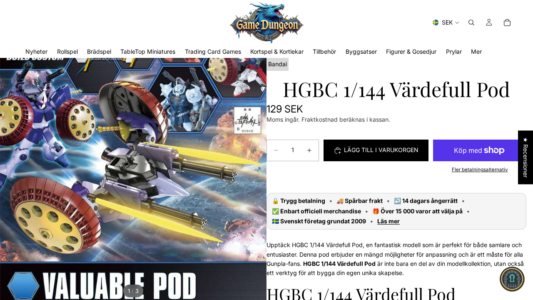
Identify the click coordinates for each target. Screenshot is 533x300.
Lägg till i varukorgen (381, 149)
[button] (512, 279)
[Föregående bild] (9, 179)
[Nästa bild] (257, 179)
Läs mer (388, 221)
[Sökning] (471, 22)
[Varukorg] (507, 22)
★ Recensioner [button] (525, 157)
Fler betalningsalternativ (480, 169)
